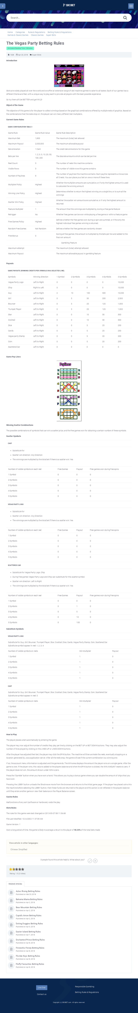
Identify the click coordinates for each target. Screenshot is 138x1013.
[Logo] (69, 5)
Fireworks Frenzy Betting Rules (30, 948)
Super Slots (51, 35)
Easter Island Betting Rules (28, 931)
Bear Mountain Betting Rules (29, 907)
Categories (20, 32)
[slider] (16, 869)
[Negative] (94, 860)
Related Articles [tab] (15, 884)
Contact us (41, 994)
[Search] (125, 17)
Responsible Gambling (84, 986)
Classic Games (37, 35)
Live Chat (42, 987)
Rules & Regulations (36, 32)
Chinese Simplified (19, 849)
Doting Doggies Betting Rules (29, 923)
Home (10, 32)
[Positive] (89, 860)
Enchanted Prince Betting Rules (30, 940)
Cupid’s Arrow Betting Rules (28, 915)
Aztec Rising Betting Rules (28, 891)
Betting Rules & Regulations (59, 32)
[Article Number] (9, 55)
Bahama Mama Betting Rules (29, 899)
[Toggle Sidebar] (2, 6)
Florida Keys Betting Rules (28, 956)
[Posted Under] (31, 55)
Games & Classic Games (18, 35)
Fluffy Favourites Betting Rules (30, 964)
